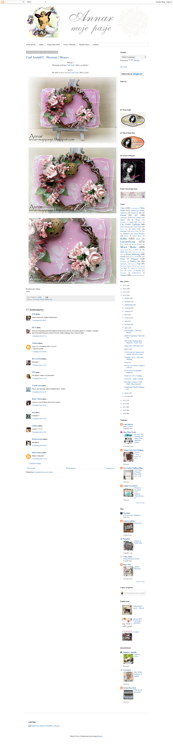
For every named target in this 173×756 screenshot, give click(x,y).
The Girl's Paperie (126, 266)
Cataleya (35, 343)
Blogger (99, 736)
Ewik (34, 314)
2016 (124, 289)
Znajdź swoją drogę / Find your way (134, 337)
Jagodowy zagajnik (130, 652)
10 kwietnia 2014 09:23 (39, 445)
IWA (33, 372)
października (129, 305)
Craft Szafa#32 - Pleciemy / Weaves (47, 57)
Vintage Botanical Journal (131, 559)
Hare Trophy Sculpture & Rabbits (138, 674)
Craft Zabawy (128, 424)
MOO (137, 250)
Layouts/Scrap (127, 241)
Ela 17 (34, 327)
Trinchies (129, 270)
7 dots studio (127, 557)
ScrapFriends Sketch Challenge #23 (134, 388)
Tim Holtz (123, 268)
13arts (122, 208)
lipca (126, 314)
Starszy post (110, 468)
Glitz (143, 231)
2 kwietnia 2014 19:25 (39, 418)
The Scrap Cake (138, 266)
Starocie (133, 264)
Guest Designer (139, 233)
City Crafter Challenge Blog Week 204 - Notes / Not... (133, 342)
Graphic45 (126, 233)
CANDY (136, 632)
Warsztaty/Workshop (137, 275)
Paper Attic (127, 564)
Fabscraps (123, 231)
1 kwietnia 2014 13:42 (39, 378)
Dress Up (123, 229)
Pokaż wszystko (140, 503)
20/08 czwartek (128, 426)
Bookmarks (123, 222)
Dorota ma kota (37, 439)
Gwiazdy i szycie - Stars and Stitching (133, 358)
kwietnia (127, 324)
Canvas (140, 222)
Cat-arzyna (127, 670)
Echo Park (136, 229)
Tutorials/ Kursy (84, 44)
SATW (139, 256)
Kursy (138, 239)
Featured (96, 44)
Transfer (133, 268)
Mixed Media (128, 247)
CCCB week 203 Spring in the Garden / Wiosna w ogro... (134, 353)
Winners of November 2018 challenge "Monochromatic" (139, 493)
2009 (124, 413)
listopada (128, 301)
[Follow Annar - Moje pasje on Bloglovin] (132, 75)
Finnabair (126, 539)
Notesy (134, 252)
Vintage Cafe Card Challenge (133, 450)
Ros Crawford (37, 359)
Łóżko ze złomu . (137, 655)
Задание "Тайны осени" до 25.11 (137, 455)
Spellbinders (123, 264)
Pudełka (122, 256)
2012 (124, 403)
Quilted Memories (137, 568)
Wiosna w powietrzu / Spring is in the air (134, 366)
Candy (131, 222)
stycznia (127, 396)
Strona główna (30, 44)
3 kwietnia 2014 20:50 (39, 432)
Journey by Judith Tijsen (138, 542)
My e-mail (123, 67)
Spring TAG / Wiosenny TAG (133, 346)
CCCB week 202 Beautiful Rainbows (133, 371)
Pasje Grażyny (37, 452)
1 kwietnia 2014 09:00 (39, 351)
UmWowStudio (136, 273)
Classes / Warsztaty (69, 44)
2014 (124, 295)
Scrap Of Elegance (129, 258)
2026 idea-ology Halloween (132, 515)
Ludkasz (35, 426)
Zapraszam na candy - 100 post (138, 607)
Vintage (123, 275)
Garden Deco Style (129, 688)
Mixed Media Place (126, 250)
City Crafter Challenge (130, 224)
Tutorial (138, 270)
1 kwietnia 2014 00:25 (39, 320)
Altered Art (134, 213)
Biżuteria (132, 218)
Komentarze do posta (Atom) (43, 472)
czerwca (127, 318)
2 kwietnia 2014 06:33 (39, 405)
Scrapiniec (123, 261)
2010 (124, 410)
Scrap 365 (127, 362)
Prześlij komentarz (35, 463)
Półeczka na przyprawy (138, 691)
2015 (124, 292)
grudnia (127, 298)
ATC (136, 215)
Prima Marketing (133, 254)
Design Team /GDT (53, 44)
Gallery (41, 44)
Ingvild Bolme (137, 236)
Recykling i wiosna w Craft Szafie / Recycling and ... (133, 383)
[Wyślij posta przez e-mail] (46, 297)
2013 (124, 400)
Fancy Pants (134, 231)
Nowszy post (31, 468)
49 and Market (134, 208)
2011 (124, 407)
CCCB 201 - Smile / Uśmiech (133, 379)
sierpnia (127, 311)
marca (127, 328)
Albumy (133, 210)
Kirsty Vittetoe (37, 399)
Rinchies (131, 256)
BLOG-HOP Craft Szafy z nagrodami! (137, 621)
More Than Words (129, 432)
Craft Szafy (70, 65)
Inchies (126, 236)
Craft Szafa (74, 72)
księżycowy (138, 523)
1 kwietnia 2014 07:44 (39, 336)
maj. (33, 412)
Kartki (42, 299)
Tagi (139, 263)
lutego (127, 393)
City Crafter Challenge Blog (132, 468)
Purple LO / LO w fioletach (133, 376)
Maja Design (124, 244)
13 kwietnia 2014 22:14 (39, 459)
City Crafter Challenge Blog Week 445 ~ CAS (138, 473)
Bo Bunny (136, 220)
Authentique (123, 218)
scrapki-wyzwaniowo (130, 486)
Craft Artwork (125, 227)
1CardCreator (37, 385)
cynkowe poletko (129, 521)
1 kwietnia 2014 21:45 (39, 392)
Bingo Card (128, 349)
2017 (124, 285)
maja (126, 321)
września (128, 308)
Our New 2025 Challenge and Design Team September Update (139, 438)
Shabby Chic (48, 299)
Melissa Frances (137, 244)
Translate (136, 60)
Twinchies (123, 273)
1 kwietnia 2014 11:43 (39, 365)
